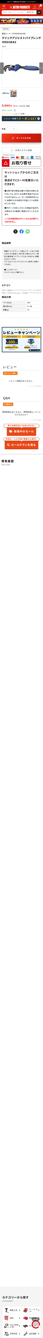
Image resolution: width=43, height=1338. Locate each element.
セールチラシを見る (21, 442)
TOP (3, 290)
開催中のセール (21, 429)
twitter (15, 231)
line (28, 231)
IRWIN (4, 46)
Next (41, 68)
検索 (39, 12)
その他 (25, 293)
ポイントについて (15, 110)
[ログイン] (35, 7)
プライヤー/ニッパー (14, 293)
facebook (21, 231)
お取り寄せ (6, 29)
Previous (2, 68)
